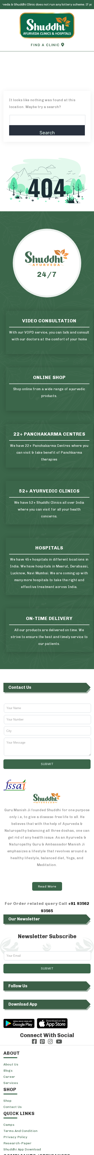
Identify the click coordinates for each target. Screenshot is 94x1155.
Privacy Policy (15, 1137)
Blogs (8, 1071)
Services (10, 1083)
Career (9, 1077)
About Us (10, 1064)
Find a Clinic (46, 45)
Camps (9, 1125)
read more (47, 886)
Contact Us (12, 1107)
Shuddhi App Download (22, 1149)
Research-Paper (17, 1143)
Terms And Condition (20, 1131)
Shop (7, 1101)
